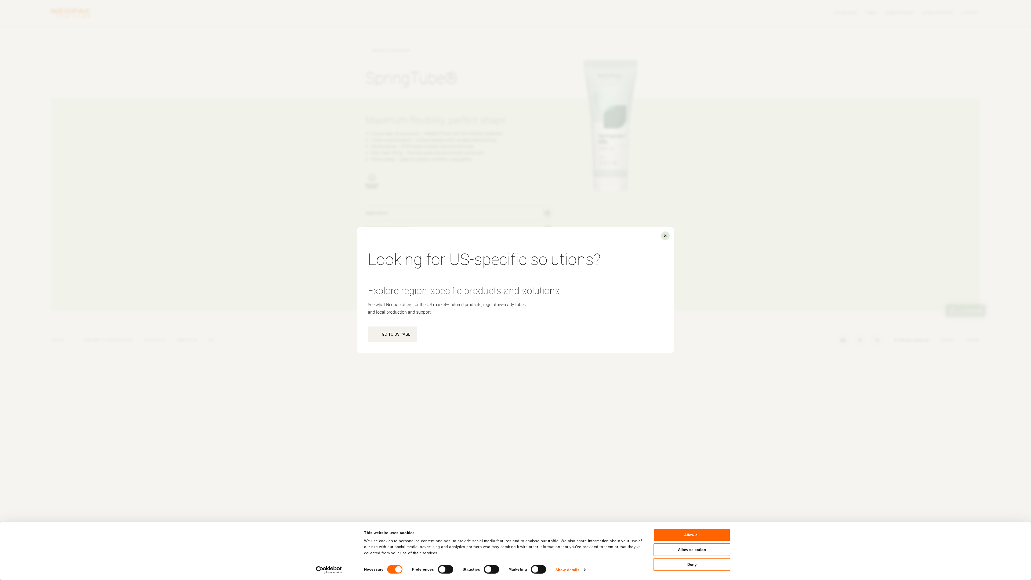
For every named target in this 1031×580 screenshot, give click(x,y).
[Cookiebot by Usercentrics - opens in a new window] (329, 570)
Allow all (692, 535)
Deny (692, 565)
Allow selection (692, 550)
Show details (567, 570)
